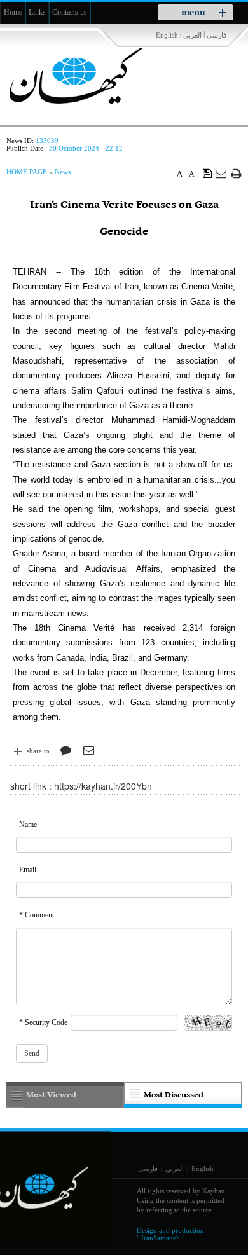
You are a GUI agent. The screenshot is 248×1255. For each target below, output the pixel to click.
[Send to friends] (222, 173)
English (167, 35)
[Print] (236, 173)
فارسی (216, 35)
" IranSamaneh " (160, 1238)
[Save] (207, 173)
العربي (192, 35)
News (63, 171)
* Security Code (43, 1022)
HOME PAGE (26, 171)
